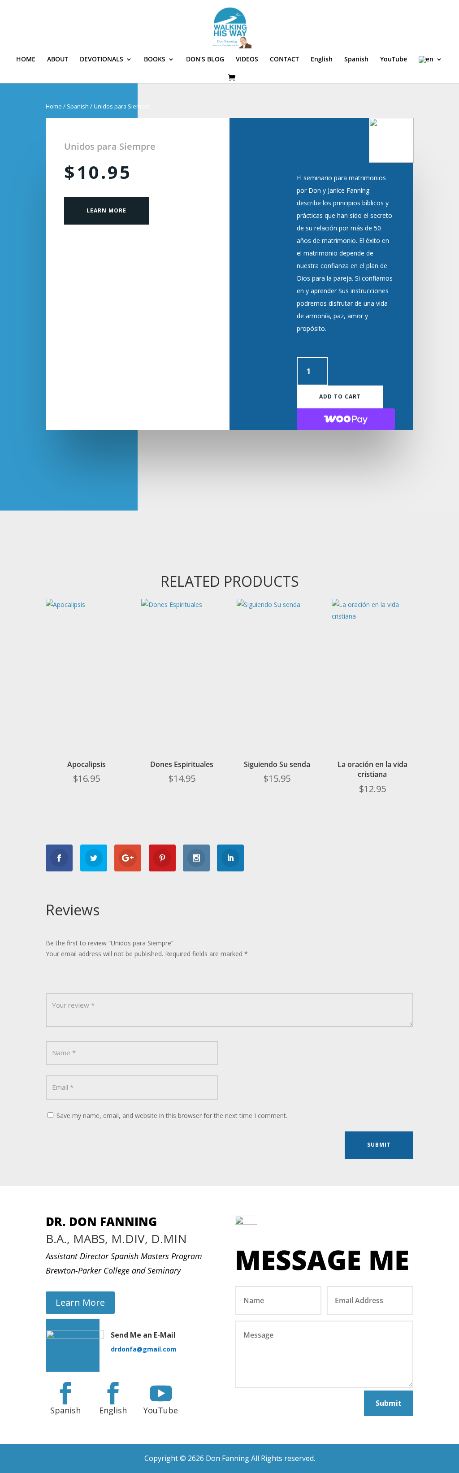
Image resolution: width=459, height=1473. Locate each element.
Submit (379, 1144)
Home (54, 106)
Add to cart (340, 396)
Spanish (78, 106)
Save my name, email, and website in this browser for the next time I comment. (171, 1115)
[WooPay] (346, 419)
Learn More (106, 210)
